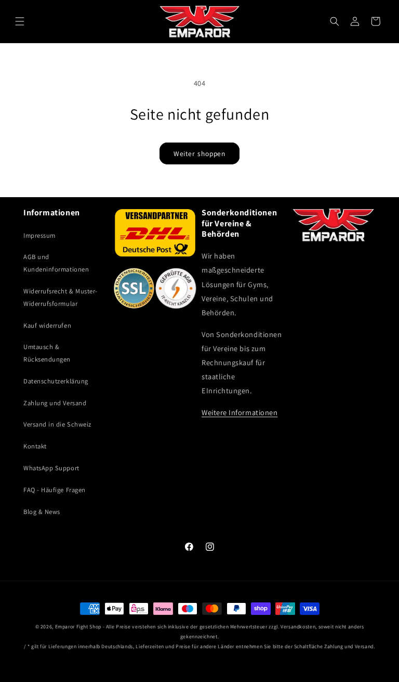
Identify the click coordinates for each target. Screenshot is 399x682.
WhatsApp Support (51, 468)
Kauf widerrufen (47, 325)
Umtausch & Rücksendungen (47, 353)
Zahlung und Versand (54, 402)
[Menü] (19, 21)
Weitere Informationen (239, 412)
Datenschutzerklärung (55, 381)
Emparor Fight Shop (78, 626)
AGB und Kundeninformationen (56, 263)
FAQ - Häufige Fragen (54, 489)
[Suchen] (334, 21)
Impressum (39, 235)
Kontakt (35, 446)
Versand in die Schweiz (57, 424)
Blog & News (41, 511)
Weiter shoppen (200, 153)
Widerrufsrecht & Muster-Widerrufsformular (60, 297)
